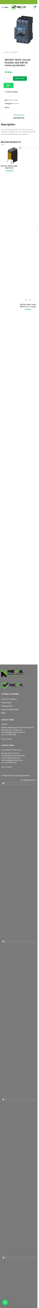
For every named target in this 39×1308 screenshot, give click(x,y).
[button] (9, 85)
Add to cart (20, 78)
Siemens (14, 52)
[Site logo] (18, 7)
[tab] (18, 118)
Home (7, 52)
